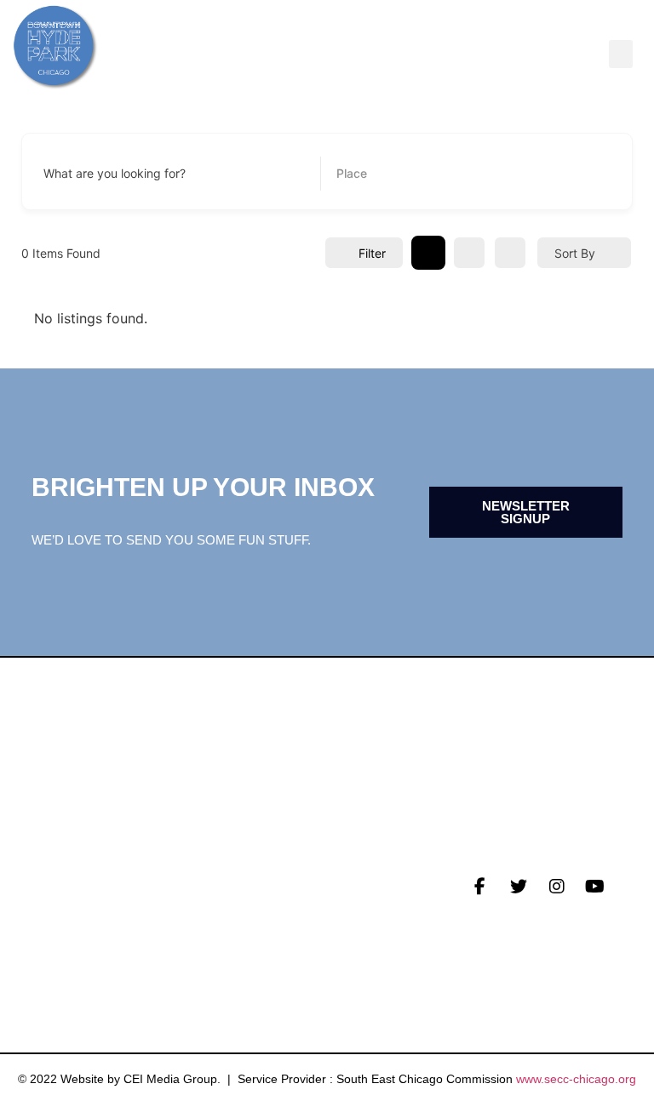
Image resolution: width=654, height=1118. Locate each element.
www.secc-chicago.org (576, 1079)
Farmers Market (291, 903)
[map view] (510, 253)
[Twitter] (519, 887)
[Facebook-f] (480, 887)
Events (54, 903)
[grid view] (428, 253)
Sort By (574, 253)
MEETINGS (62, 929)
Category (362, 174)
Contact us (71, 955)
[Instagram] (557, 887)
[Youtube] (595, 887)
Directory (267, 876)
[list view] (469, 253)
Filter (372, 253)
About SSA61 (274, 929)
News (47, 876)
